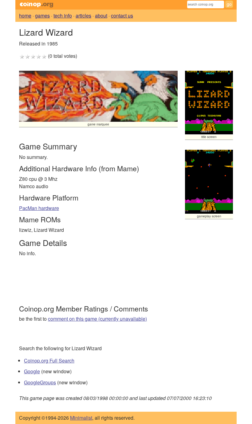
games (42, 15)
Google (32, 371)
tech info (62, 15)
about (101, 15)
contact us (122, 15)
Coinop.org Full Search (49, 360)
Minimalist (81, 417)
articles (83, 15)
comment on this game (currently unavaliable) (97, 318)
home (25, 15)
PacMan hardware (39, 208)
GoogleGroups (40, 382)
